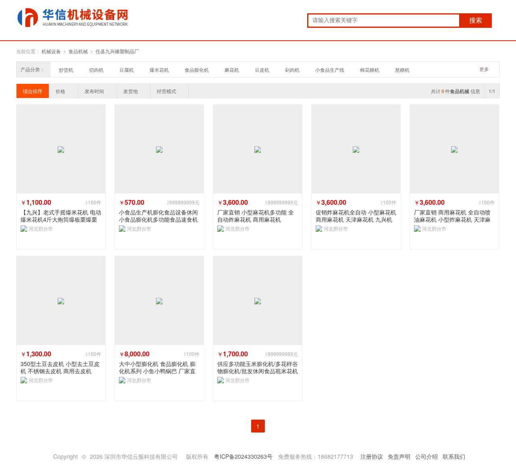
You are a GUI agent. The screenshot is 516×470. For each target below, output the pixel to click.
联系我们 (454, 456)
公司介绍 (426, 456)
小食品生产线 (329, 69)
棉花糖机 (369, 69)
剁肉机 (292, 69)
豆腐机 (126, 69)
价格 (60, 90)
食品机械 (78, 51)
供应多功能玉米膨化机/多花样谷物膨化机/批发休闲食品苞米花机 (257, 367)
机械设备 (51, 51)
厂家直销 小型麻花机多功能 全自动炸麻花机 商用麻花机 (255, 215)
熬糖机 (402, 69)
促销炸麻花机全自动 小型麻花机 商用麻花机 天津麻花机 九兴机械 (356, 215)
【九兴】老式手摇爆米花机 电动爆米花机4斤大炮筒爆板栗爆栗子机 (61, 215)
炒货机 (66, 69)
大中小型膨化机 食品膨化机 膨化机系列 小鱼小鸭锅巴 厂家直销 (157, 367)
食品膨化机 (197, 69)
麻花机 (232, 69)
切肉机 (96, 69)
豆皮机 (262, 69)
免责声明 (399, 456)
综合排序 (32, 90)
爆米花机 (159, 69)
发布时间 (94, 90)
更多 (484, 68)
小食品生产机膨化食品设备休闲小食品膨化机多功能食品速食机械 (158, 215)
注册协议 (371, 456)
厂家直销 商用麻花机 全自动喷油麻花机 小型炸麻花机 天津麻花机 (452, 215)
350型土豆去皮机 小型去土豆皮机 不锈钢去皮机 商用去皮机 (60, 367)
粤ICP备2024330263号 (243, 456)
